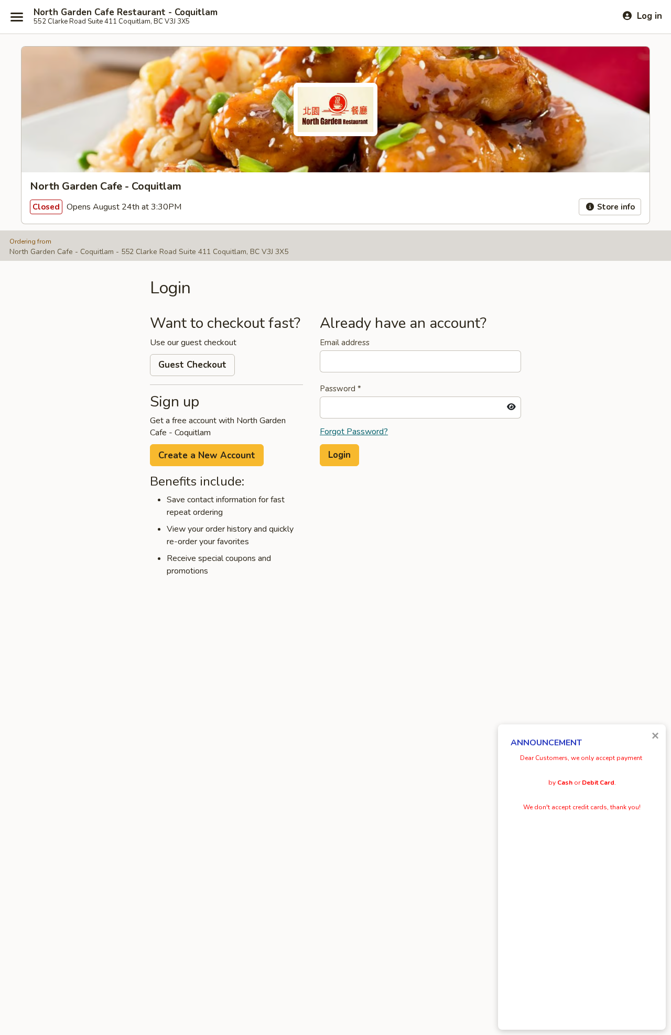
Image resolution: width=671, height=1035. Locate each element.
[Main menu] (17, 17)
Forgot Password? (354, 431)
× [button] (655, 736)
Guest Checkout (192, 365)
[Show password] (511, 408)
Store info (615, 207)
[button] (339, 455)
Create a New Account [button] (206, 455)
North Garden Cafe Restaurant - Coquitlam (126, 12)
